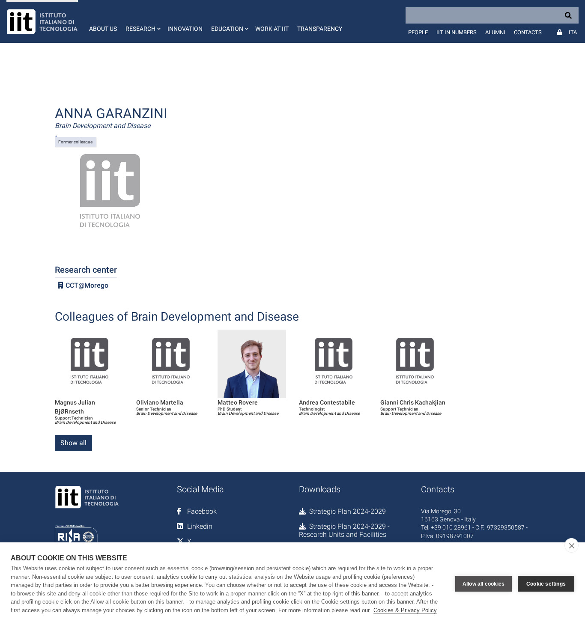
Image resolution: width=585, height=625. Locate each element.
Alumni (495, 32)
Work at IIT (272, 28)
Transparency (319, 28)
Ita (573, 32)
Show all (73, 443)
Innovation (185, 28)
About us (103, 28)
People (418, 32)
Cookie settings (546, 584)
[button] (142, 21)
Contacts (528, 32)
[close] (571, 545)
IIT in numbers (456, 32)
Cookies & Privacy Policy (405, 610)
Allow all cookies (483, 584)
